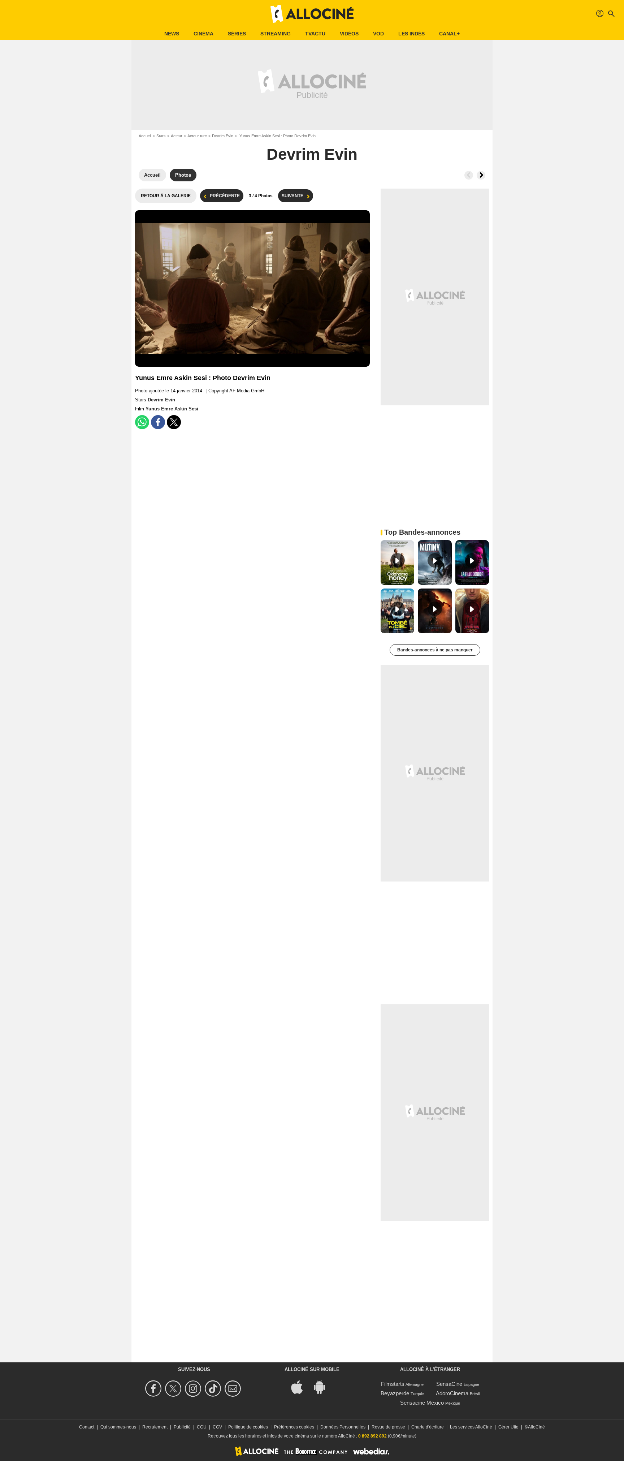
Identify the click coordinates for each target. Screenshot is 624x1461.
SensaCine (449, 1384)
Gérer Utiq (508, 1427)
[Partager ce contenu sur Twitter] (174, 422)
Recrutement (155, 1427)
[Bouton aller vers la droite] (481, 175)
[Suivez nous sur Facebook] (154, 1388)
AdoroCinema (452, 1393)
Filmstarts (392, 1384)
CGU (202, 1427)
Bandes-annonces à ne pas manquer (435, 649)
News (171, 33)
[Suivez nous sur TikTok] (214, 1388)
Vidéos (349, 33)
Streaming (275, 33)
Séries (237, 33)
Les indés (411, 33)
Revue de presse (388, 1427)
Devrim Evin (222, 136)
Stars (161, 136)
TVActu (315, 33)
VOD (378, 33)
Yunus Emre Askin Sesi (172, 408)
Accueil (145, 136)
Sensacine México (422, 1403)
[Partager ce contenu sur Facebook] (158, 422)
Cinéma (203, 33)
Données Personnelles (342, 1427)
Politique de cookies (248, 1427)
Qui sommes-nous (118, 1427)
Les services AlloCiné (471, 1427)
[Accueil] (312, 14)
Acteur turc (197, 136)
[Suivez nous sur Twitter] (174, 1388)
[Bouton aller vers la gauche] (468, 175)
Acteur (176, 136)
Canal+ (449, 33)
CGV (217, 1427)
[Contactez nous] (234, 1388)
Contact (86, 1427)
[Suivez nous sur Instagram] (194, 1388)
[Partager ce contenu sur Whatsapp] (142, 422)
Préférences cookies (294, 1427)
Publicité (182, 1427)
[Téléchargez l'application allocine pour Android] (323, 1387)
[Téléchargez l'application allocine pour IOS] (300, 1387)
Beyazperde (395, 1393)
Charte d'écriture (427, 1427)
